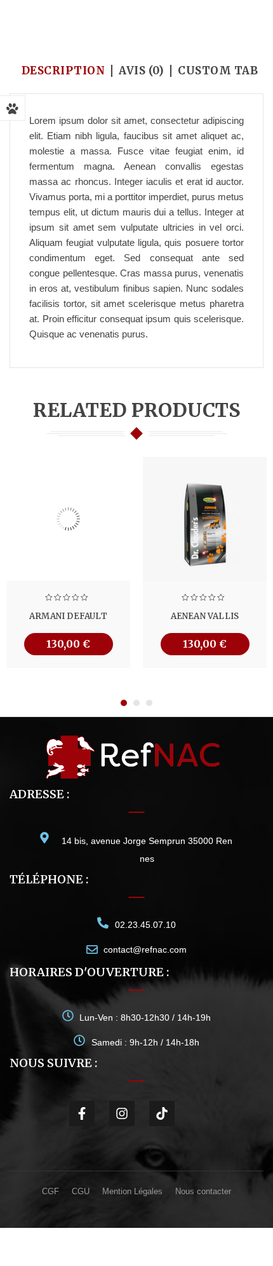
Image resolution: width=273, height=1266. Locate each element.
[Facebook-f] (82, 1113)
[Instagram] (122, 1113)
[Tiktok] (162, 1113)
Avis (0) (141, 71)
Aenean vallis (205, 616)
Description (63, 71)
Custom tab (218, 71)
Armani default (68, 616)
